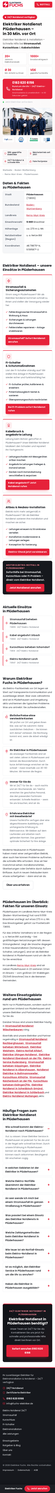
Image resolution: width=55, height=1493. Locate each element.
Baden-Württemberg (25, 170)
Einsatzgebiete (11, 1440)
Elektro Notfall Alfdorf (29, 1050)
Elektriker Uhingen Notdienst (20, 1054)
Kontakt (7, 1454)
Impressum (8, 1470)
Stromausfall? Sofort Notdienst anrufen (26, 340)
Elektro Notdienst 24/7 (15, 1410)
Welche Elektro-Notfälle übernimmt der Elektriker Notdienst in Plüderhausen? (22, 1184)
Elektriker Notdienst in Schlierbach (24, 1092)
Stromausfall (10, 1415)
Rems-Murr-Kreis (13, 174)
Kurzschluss (9, 1419)
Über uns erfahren (18, 885)
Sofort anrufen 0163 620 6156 (27, 1350)
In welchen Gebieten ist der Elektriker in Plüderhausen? (22, 1169)
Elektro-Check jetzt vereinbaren (27, 551)
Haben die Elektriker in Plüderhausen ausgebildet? (22, 1285)
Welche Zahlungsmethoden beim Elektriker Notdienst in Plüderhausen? (22, 1236)
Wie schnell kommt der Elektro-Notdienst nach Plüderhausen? (24, 1128)
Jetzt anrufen (39, 1488)
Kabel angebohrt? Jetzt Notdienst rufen (22, 484)
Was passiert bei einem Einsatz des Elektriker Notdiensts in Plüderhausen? (24, 1219)
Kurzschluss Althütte (15, 1077)
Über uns (7, 1450)
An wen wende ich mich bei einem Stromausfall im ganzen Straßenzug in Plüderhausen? (24, 1202)
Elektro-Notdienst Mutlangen (21, 1096)
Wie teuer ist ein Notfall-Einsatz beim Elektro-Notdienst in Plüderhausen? (24, 1253)
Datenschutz (24, 1470)
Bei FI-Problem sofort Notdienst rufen (26, 408)
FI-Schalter (9, 1424)
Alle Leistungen (11, 1433)
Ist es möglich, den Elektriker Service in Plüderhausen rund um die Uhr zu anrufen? (23, 1270)
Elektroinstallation (12, 1429)
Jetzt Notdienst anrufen (25, 587)
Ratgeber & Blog (11, 1445)
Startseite (7, 170)
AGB (36, 1470)
